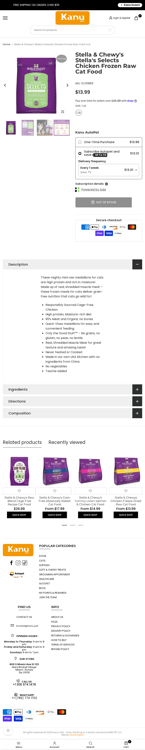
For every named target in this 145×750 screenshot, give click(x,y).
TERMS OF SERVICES (63, 644)
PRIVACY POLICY (60, 626)
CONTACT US (24, 617)
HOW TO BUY (58, 640)
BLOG (42, 588)
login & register (121, 17)
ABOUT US (57, 617)
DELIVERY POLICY (60, 631)
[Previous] (8, 85)
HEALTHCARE (46, 579)
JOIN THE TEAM (48, 597)
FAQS (54, 622)
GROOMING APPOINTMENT (54, 574)
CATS (42, 560)
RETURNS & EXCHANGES (65, 635)
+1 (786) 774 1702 (24, 698)
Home (6, 44)
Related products (22, 442)
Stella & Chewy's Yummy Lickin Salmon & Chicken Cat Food (90, 501)
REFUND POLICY (60, 649)
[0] (136, 18)
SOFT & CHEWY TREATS (52, 570)
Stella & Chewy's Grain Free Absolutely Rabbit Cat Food (55, 501)
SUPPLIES (44, 565)
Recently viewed (67, 442)
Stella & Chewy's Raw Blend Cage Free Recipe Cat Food (19, 501)
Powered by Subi (93, 189)
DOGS (42, 556)
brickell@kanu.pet (27, 626)
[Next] (64, 85)
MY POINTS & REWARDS (52, 593)
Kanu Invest (132, 5)
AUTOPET (44, 583)
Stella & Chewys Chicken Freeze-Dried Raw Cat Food (125, 501)
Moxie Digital (76, 734)
